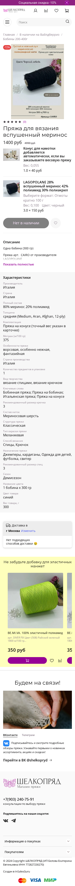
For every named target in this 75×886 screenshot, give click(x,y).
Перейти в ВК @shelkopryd (25, 760)
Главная (9, 35)
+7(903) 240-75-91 (18, 799)
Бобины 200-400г (15, 39)
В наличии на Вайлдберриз (39, 35)
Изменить (28, 531)
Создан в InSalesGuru (16, 871)
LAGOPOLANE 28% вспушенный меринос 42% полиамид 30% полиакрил (45, 186)
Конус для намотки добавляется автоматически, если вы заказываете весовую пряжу (47, 154)
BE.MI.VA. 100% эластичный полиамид (35, 633)
